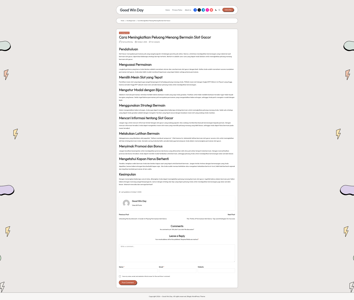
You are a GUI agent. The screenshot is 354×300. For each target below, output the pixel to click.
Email (161, 267)
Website (201, 267)
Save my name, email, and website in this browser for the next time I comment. (146, 276)
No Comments (155, 42)
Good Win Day (132, 10)
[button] (228, 10)
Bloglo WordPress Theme (196, 296)
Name (121, 267)
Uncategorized (124, 33)
